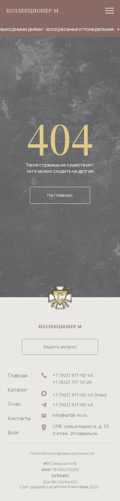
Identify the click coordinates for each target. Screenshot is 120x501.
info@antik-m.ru (70, 415)
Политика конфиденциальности (62, 453)
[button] (60, 347)
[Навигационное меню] (109, 11)
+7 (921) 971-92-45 (73, 404)
